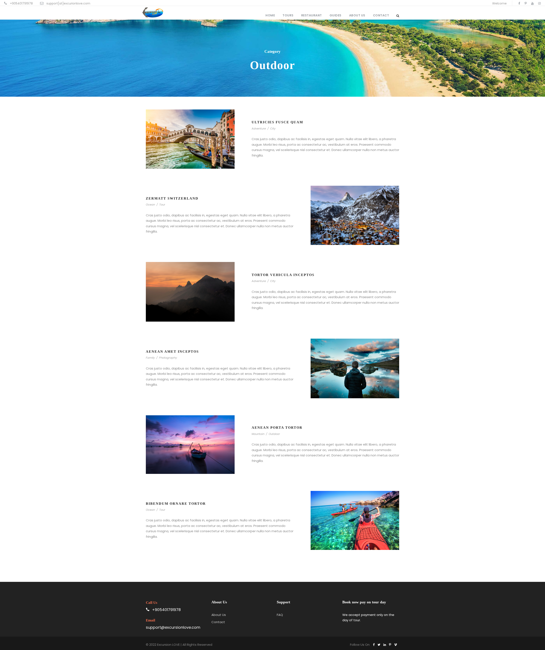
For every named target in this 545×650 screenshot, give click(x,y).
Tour (162, 205)
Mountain (258, 434)
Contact (381, 15)
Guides (335, 15)
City (272, 129)
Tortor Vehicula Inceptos (283, 275)
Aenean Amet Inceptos (172, 351)
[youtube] (532, 3)
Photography (168, 358)
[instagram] (539, 3)
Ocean (150, 205)
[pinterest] (526, 3)
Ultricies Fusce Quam (277, 122)
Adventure (259, 129)
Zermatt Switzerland (172, 198)
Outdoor (274, 434)
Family (150, 358)
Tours (288, 15)
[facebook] (519, 3)
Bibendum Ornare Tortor (176, 503)
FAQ (280, 615)
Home (270, 15)
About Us (357, 15)
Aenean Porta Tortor (277, 427)
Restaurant (311, 15)
